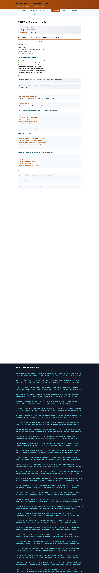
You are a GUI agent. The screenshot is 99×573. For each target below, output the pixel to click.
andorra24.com (60, 520)
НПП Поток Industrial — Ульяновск (27, 157)
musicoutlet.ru (35, 555)
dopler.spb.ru (74, 504)
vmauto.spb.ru (19, 550)
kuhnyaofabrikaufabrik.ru (45, 410)
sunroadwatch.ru (60, 539)
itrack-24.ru (48, 375)
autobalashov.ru (19, 459)
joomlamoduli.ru (23, 541)
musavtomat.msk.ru (58, 513)
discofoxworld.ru (40, 387)
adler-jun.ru (18, 403)
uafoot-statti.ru (58, 396)
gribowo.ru (18, 389)
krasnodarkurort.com (26, 511)
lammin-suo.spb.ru (45, 471)
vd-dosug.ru (66, 380)
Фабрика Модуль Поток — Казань (27, 161)
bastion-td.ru (62, 492)
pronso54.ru (69, 384)
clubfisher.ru (68, 447)
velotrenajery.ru (62, 384)
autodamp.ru (19, 436)
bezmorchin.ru (79, 466)
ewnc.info (36, 483)
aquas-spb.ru (39, 543)
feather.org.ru (62, 567)
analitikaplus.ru (27, 489)
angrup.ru (49, 487)
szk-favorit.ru (32, 499)
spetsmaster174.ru (20, 524)
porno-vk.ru (50, 380)
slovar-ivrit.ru (27, 440)
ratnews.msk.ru (78, 539)
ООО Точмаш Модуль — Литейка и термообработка (31, 144)
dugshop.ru (24, 473)
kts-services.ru (19, 398)
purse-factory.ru (62, 401)
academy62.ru (53, 508)
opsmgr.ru (71, 391)
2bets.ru (57, 459)
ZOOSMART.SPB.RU (72, 506)
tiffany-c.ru (27, 494)
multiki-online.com (36, 478)
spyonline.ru (34, 489)
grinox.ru (38, 504)
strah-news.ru (35, 375)
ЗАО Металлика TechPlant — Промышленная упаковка (31, 140)
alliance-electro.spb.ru (68, 464)
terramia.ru (46, 508)
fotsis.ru (69, 494)
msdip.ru (67, 452)
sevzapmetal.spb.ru (74, 524)
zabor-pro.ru (19, 518)
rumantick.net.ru (34, 534)
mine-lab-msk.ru (37, 401)
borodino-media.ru (70, 445)
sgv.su (30, 478)
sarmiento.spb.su (29, 471)
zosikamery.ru (41, 489)
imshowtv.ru (34, 511)
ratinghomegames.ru (20, 520)
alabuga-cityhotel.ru (73, 375)
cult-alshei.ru (33, 515)
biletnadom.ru (59, 408)
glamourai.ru (69, 515)
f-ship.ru (30, 476)
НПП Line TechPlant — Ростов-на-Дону (28, 126)
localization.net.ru (72, 534)
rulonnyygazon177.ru (20, 426)
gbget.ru (73, 436)
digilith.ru (39, 443)
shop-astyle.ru (26, 550)
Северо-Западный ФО (44, 10)
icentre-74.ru (54, 536)
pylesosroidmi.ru (46, 564)
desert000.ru (51, 522)
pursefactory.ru (52, 429)
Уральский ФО (65, 10)
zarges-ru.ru (63, 457)
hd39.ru (66, 536)
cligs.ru (57, 564)
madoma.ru (27, 438)
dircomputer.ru (69, 450)
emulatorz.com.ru (30, 571)
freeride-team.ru (42, 375)
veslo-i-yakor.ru (62, 445)
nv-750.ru (47, 431)
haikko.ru (18, 483)
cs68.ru (42, 412)
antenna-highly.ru (29, 401)
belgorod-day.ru (32, 443)
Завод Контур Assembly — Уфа (26, 123)
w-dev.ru (26, 476)
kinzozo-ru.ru (32, 466)
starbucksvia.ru (30, 384)
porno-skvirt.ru (19, 382)
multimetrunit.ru (68, 511)
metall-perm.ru (19, 506)
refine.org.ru (64, 550)
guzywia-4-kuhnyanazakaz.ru (22, 412)
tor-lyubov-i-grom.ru (60, 429)
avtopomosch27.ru (40, 431)
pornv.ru (80, 375)
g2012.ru (55, 391)
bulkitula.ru (28, 389)
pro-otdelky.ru (24, 380)
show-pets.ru (25, 387)
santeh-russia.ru (19, 513)
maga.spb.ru (68, 555)
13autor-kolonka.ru (32, 382)
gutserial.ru (45, 550)
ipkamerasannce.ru (62, 560)
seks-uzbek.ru (44, 380)
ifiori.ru (61, 522)
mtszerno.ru (41, 534)
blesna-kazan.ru (28, 496)
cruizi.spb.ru (73, 546)
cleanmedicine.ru (20, 440)
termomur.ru (62, 447)
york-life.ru (64, 438)
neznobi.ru (77, 382)
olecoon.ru (61, 380)
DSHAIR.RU (34, 513)
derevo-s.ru (32, 550)
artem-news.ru (74, 508)
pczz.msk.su (31, 546)
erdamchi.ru (18, 450)
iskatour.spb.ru (53, 471)
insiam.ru (58, 468)
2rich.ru (44, 382)
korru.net (23, 471)
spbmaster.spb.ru (27, 555)
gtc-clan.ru (53, 564)
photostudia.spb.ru (34, 508)
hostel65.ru (59, 387)
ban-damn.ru (55, 401)
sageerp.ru (54, 518)
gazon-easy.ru (25, 504)
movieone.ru (78, 429)
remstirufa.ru (74, 447)
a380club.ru (58, 426)
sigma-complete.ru (39, 527)
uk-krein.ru (70, 550)
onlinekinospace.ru (46, 457)
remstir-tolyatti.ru (60, 452)
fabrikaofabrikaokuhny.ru (75, 415)
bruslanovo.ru (47, 501)
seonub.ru (40, 454)
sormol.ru (39, 382)
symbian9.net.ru (27, 513)
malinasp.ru (47, 476)
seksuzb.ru (53, 415)
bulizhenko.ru (27, 534)
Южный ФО (49, 14)
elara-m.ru (39, 459)
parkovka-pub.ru (75, 569)
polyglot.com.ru (78, 499)
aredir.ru (74, 571)
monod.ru (59, 550)
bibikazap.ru (62, 564)
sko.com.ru (55, 494)
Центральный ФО (33, 10)
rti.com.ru (68, 508)
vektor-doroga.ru (54, 384)
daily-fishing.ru (48, 534)
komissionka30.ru (40, 536)
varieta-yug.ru (75, 394)
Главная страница (55, 186)
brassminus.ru (76, 515)
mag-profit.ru (48, 536)
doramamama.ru (25, 450)
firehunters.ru (75, 387)
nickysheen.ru (66, 543)
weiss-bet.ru (25, 447)
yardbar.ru (69, 557)
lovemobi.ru (18, 571)
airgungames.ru (54, 394)
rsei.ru (41, 560)
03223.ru (18, 373)
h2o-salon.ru (59, 476)
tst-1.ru (59, 391)
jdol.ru (70, 452)
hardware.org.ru (30, 487)
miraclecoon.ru (48, 387)
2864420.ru (28, 405)
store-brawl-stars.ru (72, 396)
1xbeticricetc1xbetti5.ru (49, 396)
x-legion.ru (43, 398)
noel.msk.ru (28, 543)
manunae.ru (68, 436)
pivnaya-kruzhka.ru (27, 452)
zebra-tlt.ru (25, 457)
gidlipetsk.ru (19, 501)
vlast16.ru (18, 471)
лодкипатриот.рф (66, 501)
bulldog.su (47, 555)
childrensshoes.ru (69, 532)
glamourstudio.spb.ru (73, 553)
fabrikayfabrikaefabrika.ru (34, 408)
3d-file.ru (41, 396)
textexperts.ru (19, 452)
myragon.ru (41, 508)
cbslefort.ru (53, 539)
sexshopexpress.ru (56, 375)
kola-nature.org (19, 555)
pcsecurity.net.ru (55, 511)
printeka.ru (61, 569)
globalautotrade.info (48, 506)
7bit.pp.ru (69, 483)
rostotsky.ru (77, 445)
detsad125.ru (32, 501)
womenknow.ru (62, 562)
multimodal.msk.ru (70, 480)
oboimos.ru (75, 520)
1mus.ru (42, 403)
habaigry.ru (77, 480)
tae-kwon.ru (45, 468)
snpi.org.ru (59, 471)
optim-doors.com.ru (20, 522)
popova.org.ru (69, 564)
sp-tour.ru (75, 511)
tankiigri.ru (73, 567)
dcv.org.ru (74, 522)
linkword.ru (53, 529)
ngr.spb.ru (61, 473)
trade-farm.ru (62, 433)
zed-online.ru (65, 408)
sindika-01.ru (32, 398)
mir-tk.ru (32, 412)
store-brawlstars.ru (78, 398)
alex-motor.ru (58, 499)
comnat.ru (59, 483)
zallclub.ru (63, 480)
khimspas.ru (79, 571)
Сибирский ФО (74, 10)
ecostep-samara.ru (34, 494)
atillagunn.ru (36, 396)
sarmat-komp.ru (19, 461)
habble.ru (24, 384)
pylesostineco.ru (44, 504)
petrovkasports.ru (40, 438)
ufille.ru (22, 373)
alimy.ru (68, 489)
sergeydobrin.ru (47, 496)
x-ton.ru (43, 436)
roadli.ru (24, 433)
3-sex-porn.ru (49, 401)
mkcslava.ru (52, 459)
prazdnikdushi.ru (34, 373)
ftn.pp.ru (24, 518)
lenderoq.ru (40, 496)
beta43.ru (57, 541)
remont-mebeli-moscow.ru (53, 447)
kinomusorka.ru (45, 459)
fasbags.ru (77, 401)
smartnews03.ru (32, 387)
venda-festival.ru (69, 398)
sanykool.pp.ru (31, 569)
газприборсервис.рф (26, 557)
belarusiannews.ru (54, 562)
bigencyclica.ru (77, 468)
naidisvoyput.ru (46, 560)
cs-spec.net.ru (67, 529)
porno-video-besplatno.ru (36, 440)
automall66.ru (56, 557)
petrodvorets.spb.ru (39, 546)
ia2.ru (17, 468)
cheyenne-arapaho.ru (64, 524)
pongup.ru (54, 387)
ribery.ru (77, 438)
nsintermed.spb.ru (49, 546)
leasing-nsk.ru (61, 536)
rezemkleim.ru (27, 454)
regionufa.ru (18, 447)
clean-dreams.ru (51, 450)
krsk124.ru (68, 487)
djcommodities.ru (32, 436)
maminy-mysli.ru (39, 548)
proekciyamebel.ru (50, 515)
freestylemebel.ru (27, 560)
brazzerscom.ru (63, 405)
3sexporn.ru (37, 403)
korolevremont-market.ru (53, 377)
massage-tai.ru (34, 454)
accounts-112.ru (30, 394)
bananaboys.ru (40, 541)
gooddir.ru (25, 478)
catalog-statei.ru (67, 522)
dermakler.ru (62, 571)
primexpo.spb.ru (71, 466)
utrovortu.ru (26, 459)
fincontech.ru (31, 403)
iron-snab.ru (43, 466)
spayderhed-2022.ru (70, 429)
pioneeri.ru (26, 461)
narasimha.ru (25, 436)
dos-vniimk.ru (69, 562)
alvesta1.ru (72, 478)
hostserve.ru (55, 382)
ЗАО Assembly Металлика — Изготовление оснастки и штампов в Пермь (35, 180)
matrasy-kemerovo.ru (48, 433)
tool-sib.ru (62, 511)
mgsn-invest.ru (54, 560)
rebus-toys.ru (53, 403)
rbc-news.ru (78, 380)
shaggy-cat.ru (65, 391)
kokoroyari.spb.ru (20, 496)
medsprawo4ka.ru (72, 405)
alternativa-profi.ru (55, 571)
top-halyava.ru (19, 391)
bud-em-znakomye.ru (29, 377)
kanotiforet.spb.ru (53, 461)
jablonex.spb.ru (40, 529)
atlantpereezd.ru (19, 377)
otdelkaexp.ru (28, 492)
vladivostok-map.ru (49, 412)
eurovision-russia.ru (26, 375)
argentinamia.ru (65, 426)
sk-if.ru (17, 541)
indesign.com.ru (19, 560)
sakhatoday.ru (26, 480)
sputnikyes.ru (43, 480)
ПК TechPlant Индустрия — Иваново (27, 128)
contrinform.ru (39, 550)
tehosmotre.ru (68, 394)
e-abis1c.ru (65, 396)
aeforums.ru (57, 480)
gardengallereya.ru (61, 508)
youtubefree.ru (78, 431)
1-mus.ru (43, 401)
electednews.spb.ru (54, 567)
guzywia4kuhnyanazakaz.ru (63, 415)
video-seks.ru (57, 412)
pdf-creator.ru (79, 478)
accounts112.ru (26, 391)
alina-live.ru (46, 562)
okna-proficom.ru (32, 457)
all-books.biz (77, 548)
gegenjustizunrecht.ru (72, 457)
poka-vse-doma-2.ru (35, 391)
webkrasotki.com (45, 478)
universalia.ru (43, 447)
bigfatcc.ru (18, 384)
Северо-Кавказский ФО (59, 14)
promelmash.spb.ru (53, 553)
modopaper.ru (62, 436)
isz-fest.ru (31, 483)
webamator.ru (25, 431)
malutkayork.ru (66, 476)
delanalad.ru (66, 431)
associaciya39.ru (63, 466)
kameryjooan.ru (60, 504)
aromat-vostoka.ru (20, 492)
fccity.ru (66, 553)
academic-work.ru (32, 541)
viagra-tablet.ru (70, 401)
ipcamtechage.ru (37, 532)
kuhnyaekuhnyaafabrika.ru (22, 417)
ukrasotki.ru (30, 380)
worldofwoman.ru (43, 450)
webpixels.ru (25, 546)
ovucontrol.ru (52, 440)
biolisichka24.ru (52, 454)
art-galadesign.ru (20, 494)
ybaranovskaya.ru (20, 515)
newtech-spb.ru (19, 454)
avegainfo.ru (63, 468)
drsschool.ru (64, 506)
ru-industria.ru (19, 457)
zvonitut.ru (45, 454)
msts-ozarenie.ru (52, 504)
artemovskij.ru (68, 504)
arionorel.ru (46, 548)
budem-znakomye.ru (64, 377)
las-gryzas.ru (42, 567)
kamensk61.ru (76, 550)
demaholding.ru (47, 426)
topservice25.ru (29, 520)
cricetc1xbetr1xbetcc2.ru (21, 396)
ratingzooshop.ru (33, 506)
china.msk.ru (42, 555)
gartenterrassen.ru (54, 569)
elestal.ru (48, 384)
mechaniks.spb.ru (28, 532)
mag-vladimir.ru (63, 557)
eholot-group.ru (62, 527)
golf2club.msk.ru (50, 480)
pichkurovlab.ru (45, 443)
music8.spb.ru (62, 487)
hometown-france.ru (36, 389)
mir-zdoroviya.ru (39, 501)
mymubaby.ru (46, 473)
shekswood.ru (41, 557)
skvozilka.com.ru (67, 569)
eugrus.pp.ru (56, 466)
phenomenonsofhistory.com (22, 564)
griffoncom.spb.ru (52, 485)
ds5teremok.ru (27, 536)
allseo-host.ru (61, 394)
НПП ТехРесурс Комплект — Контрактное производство (32, 146)
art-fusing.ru (47, 539)
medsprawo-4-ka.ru (20, 405)
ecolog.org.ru (67, 461)
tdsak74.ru (25, 466)
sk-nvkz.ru (69, 527)
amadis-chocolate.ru (34, 461)
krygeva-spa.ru (73, 471)
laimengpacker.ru (37, 518)
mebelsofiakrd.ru (20, 534)
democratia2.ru (19, 529)
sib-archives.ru (49, 398)
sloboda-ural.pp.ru (48, 489)
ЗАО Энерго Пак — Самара (25, 163)
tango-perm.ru (19, 478)
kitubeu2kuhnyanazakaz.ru (27, 410)
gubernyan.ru (36, 520)
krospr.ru (26, 382)
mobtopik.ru (48, 511)
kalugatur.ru (74, 483)
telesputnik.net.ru (33, 564)
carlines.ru (38, 499)
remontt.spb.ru (25, 508)
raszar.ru (68, 412)
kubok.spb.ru (74, 487)
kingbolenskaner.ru (50, 499)
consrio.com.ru (52, 468)
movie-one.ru (78, 426)
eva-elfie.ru (35, 445)
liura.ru (64, 387)
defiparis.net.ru (35, 567)
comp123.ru (63, 443)
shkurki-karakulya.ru (43, 461)
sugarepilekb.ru (32, 504)
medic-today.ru (53, 443)
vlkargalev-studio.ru (28, 562)
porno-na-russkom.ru (63, 382)
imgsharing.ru (19, 445)
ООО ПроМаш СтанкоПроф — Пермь (27, 159)
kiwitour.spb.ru (76, 557)
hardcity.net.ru (73, 518)
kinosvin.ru (53, 476)
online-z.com (73, 489)
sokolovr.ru (75, 452)
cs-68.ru (80, 410)
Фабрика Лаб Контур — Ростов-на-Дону (28, 117)
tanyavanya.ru (53, 452)
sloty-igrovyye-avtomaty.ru (62, 440)
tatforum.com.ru (46, 571)
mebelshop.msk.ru (47, 492)
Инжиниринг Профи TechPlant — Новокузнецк (29, 121)
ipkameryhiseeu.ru (29, 524)
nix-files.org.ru (19, 480)
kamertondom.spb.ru (36, 464)
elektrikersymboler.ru (34, 480)
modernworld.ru (47, 527)
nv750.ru (39, 436)
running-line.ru (66, 471)
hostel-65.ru (49, 382)
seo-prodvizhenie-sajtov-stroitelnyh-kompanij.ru (61, 424)
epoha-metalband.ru (54, 473)
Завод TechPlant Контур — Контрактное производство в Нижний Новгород (36, 175)
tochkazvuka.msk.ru (56, 496)
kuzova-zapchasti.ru (46, 518)
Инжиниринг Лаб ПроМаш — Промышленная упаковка (31, 138)
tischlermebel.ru (48, 557)
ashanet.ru (55, 433)
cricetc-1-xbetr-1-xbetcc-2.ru (68, 389)
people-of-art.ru (65, 496)
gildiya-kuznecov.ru (34, 485)
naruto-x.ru (45, 429)
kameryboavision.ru (43, 485)
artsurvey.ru (68, 571)
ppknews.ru (27, 515)
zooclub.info (19, 553)
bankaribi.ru (63, 412)
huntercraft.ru (78, 543)
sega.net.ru (75, 562)
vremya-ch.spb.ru (44, 522)
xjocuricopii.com (49, 513)
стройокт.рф (19, 546)
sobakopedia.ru (24, 483)
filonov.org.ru (25, 553)
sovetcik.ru (72, 513)
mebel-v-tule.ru (41, 511)
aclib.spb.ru (33, 536)
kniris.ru (26, 548)
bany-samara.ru (35, 560)
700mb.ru (35, 562)
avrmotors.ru (77, 492)
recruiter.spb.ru (55, 487)
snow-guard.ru (29, 426)
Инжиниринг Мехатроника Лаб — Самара (28, 165)
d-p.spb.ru (41, 494)
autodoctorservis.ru (27, 464)
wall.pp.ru (39, 564)
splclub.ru (59, 438)
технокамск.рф (32, 553)
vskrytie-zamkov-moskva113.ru (23, 415)
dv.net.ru (80, 562)
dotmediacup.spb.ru (60, 548)
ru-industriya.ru (71, 440)
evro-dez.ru (18, 431)
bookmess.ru (47, 529)
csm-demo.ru (37, 394)
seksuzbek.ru (37, 380)
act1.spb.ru (71, 499)
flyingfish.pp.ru (19, 536)
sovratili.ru (55, 380)
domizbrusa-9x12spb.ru (38, 426)
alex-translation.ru (73, 541)
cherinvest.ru (52, 478)
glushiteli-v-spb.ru (56, 534)
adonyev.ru (72, 380)
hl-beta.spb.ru (31, 473)
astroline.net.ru (65, 499)
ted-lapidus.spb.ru (20, 527)
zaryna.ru (31, 447)
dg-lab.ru (44, 487)
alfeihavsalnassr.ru (20, 438)
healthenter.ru (77, 450)
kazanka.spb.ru (25, 485)
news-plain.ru (53, 431)
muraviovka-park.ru (34, 450)
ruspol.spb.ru (41, 524)
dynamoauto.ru (25, 499)
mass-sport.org (32, 529)
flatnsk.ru (43, 499)
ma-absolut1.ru (32, 431)
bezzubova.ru (72, 496)
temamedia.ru (41, 539)
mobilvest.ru (34, 492)
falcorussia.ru (19, 464)
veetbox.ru (41, 373)
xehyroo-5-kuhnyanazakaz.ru (71, 410)
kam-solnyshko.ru (55, 524)
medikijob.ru (19, 508)
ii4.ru (48, 520)
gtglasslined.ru (43, 520)
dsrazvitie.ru (66, 518)
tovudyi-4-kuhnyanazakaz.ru (53, 405)
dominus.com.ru (19, 569)
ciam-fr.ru (54, 373)
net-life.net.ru (45, 464)
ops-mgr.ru (23, 394)
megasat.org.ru (64, 534)
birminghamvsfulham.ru (76, 459)
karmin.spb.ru (35, 557)
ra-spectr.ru (39, 553)
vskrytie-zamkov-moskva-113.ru (48, 408)
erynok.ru (39, 457)
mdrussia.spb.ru (52, 550)
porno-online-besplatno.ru (50, 438)
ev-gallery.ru (76, 391)
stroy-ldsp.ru (53, 532)
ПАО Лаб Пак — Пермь (24, 119)
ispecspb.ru (26, 468)
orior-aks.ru (18, 499)
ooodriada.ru (45, 553)
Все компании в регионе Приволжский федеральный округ (35, 186)
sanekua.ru (46, 541)
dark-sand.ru (26, 398)
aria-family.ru (19, 433)
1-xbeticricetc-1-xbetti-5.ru (47, 389)
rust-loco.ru (18, 473)
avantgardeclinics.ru (20, 543)
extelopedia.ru (37, 471)
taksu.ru (58, 443)
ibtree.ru (26, 569)
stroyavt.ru (75, 464)
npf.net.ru (64, 483)
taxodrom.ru (60, 518)
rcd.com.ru (71, 536)
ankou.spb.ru (67, 478)
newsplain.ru (49, 436)
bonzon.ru (23, 567)
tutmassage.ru (60, 461)
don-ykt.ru (69, 443)
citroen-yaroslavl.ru (69, 539)
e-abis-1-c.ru (56, 398)
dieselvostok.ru (76, 473)
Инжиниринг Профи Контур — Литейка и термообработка (32, 142)
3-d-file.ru (43, 391)
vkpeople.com (32, 548)
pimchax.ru (71, 408)
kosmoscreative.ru (69, 492)
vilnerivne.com (46, 543)
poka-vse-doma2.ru (45, 394)
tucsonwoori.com (64, 541)
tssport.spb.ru (53, 520)
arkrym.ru (58, 450)
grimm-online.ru (54, 555)
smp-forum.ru (55, 492)
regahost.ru (32, 468)
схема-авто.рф (37, 487)
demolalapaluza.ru (45, 452)
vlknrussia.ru (37, 412)
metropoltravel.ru (54, 445)
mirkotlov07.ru (27, 539)
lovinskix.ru (18, 387)
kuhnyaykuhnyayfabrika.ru (34, 417)
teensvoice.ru (75, 443)
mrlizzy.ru (76, 532)
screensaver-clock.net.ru (44, 483)
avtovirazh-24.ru (56, 546)
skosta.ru (43, 532)
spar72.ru (68, 567)
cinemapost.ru (48, 373)
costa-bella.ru (49, 466)
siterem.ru (53, 501)
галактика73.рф (48, 494)
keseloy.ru (18, 557)
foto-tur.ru (41, 445)
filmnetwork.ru (41, 476)
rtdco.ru (48, 424)
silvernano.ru (42, 384)
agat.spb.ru (78, 485)
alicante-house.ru (71, 560)
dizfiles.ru (72, 431)
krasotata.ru (27, 373)
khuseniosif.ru (52, 548)
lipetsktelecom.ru (34, 415)
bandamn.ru (24, 403)
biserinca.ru (18, 511)
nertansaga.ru (60, 431)
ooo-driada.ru (25, 501)
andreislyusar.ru (38, 429)
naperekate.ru (36, 410)
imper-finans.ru (58, 515)
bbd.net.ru (40, 492)
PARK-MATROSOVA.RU (70, 485)
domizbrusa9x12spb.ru (77, 433)
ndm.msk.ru (25, 506)
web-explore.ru (78, 373)
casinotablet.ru (36, 447)
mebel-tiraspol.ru (69, 548)
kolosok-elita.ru (38, 468)
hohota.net (63, 489)
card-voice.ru (76, 424)
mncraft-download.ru (60, 454)
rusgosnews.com (68, 473)
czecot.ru (68, 546)
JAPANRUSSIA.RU (41, 515)
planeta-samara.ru (31, 433)
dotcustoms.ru (68, 433)
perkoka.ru (72, 426)
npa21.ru (37, 522)
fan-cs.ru (80, 511)
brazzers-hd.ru (78, 408)
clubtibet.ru (78, 496)
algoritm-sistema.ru (70, 454)
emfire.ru (18, 380)
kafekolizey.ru (74, 501)
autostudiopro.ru (64, 375)
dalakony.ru (80, 506)
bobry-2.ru (52, 543)
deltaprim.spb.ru (73, 476)
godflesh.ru (78, 454)
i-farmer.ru (26, 529)
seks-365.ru (45, 440)
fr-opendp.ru (47, 524)
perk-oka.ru (18, 429)
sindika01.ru (62, 398)
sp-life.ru (38, 398)
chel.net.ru (79, 471)
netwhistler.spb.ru (77, 564)
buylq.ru (33, 543)
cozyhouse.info (19, 562)
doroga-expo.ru (71, 438)
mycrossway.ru (34, 539)
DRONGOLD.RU (75, 527)
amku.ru (47, 567)
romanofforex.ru (19, 489)
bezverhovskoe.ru (57, 506)
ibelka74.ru (78, 560)
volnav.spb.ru (53, 483)
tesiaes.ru (80, 483)
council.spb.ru (59, 501)
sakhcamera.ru (59, 464)
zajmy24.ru (43, 405)
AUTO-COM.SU (56, 489)
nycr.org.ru (32, 522)
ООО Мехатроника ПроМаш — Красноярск (29, 115)
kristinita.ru (63, 450)
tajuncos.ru (33, 438)
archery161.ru (70, 468)
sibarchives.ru (32, 429)
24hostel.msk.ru (19, 476)
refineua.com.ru (59, 529)
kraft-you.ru (59, 373)
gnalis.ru (23, 389)
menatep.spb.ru (45, 569)
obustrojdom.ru (66, 513)
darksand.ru (47, 403)
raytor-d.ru (30, 396)
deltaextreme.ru (19, 539)
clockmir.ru (72, 543)
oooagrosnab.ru (73, 377)
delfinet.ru (36, 384)
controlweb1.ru (19, 466)
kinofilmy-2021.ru (36, 452)
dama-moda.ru (55, 527)
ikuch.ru (27, 522)
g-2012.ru (18, 394)
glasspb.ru (69, 387)
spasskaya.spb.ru (20, 548)
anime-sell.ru (75, 555)
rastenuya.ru (19, 375)
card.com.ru (18, 485)
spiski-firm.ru (33, 459)
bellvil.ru (18, 567)
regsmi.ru (35, 476)
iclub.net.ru (18, 504)
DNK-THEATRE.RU (20, 532)
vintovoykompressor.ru (65, 459)
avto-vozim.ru (52, 464)
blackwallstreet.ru (68, 520)
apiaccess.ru (40, 506)
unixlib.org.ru (38, 569)
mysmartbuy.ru (39, 433)
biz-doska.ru (46, 445)
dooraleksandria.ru (20, 401)
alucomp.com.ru (38, 571)
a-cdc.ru (36, 377)
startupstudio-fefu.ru (55, 457)
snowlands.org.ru (60, 532)
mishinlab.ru (71, 382)
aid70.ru (80, 504)
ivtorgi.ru (57, 522)
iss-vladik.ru (28, 567)
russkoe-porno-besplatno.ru (22, 443)
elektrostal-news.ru (43, 377)
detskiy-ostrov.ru (59, 478)
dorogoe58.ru (30, 518)
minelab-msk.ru (60, 403)
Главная (17, 6)
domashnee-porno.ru (27, 445)
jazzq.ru (63, 546)
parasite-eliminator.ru (29, 527)
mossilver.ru (35, 496)
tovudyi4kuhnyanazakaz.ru (45, 415)
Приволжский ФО (56, 10)
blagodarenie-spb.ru (36, 405)
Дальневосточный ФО (39, 14)
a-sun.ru (48, 532)
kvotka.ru (37, 466)
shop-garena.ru (57, 389)
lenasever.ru (75, 384)
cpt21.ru (21, 468)
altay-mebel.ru (74, 529)
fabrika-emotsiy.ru (61, 485)
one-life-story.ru (78, 389)
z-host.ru (18, 410)
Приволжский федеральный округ (27, 6)
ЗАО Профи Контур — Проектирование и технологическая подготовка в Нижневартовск (39, 177)
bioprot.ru (77, 536)
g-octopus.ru (25, 429)
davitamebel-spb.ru (62, 494)
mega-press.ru (66, 373)
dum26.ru (36, 524)
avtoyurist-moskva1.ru (21, 487)
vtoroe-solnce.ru (58, 543)
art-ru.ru (24, 571)
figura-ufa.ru (41, 562)
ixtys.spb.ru (60, 553)
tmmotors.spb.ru (41, 513)
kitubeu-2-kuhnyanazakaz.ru (58, 410)
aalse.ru (53, 426)
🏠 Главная (24, 10)
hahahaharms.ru (49, 391)
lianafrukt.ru (51, 541)
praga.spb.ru (74, 461)
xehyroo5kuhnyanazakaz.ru (22, 408)
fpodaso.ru (79, 377)
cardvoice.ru (55, 436)
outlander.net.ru (61, 555)
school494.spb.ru (38, 473)
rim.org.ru (64, 515)
